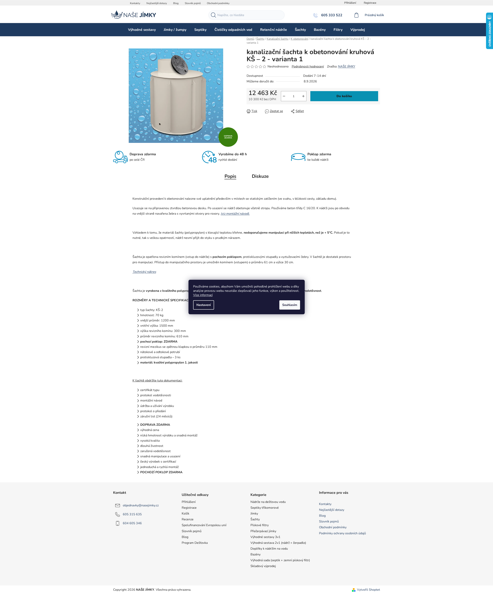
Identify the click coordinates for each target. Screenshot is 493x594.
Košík (185, 513)
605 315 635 (132, 514)
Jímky (254, 513)
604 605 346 (132, 523)
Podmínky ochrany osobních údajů (342, 533)
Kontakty (135, 3)
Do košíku (344, 96)
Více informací (203, 295)
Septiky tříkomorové (264, 508)
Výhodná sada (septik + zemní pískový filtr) (280, 560)
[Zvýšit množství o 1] (303, 96)
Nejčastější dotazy (156, 3)
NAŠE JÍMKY (346, 66)
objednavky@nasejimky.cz (141, 505)
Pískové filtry (259, 525)
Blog (176, 3)
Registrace (370, 3)
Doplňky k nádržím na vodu (269, 549)
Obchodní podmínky (218, 3)
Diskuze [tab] (260, 176)
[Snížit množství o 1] (284, 96)
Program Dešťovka (195, 543)
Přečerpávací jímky (263, 531)
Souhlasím (289, 305)
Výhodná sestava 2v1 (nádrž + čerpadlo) (278, 543)
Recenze (188, 519)
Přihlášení (189, 502)
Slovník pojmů (193, 3)
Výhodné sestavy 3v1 (265, 537)
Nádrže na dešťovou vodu (268, 502)
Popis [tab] (230, 176)
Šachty (255, 519)
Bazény (255, 554)
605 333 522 (331, 15)
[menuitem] (142, 29)
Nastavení (203, 305)
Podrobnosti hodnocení (308, 66)
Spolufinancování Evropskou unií (204, 525)
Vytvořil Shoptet (368, 590)
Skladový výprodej (263, 566)
